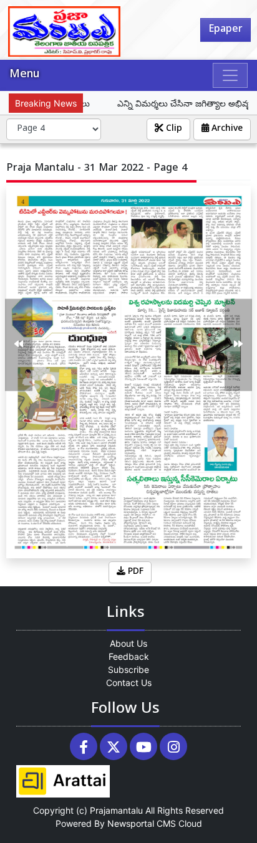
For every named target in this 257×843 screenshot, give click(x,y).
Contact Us (129, 682)
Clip (172, 129)
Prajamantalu (116, 810)
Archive (226, 129)
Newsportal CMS (141, 823)
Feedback (129, 656)
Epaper (225, 30)
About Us (128, 643)
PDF (134, 572)
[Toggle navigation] (230, 75)
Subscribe (128, 669)
